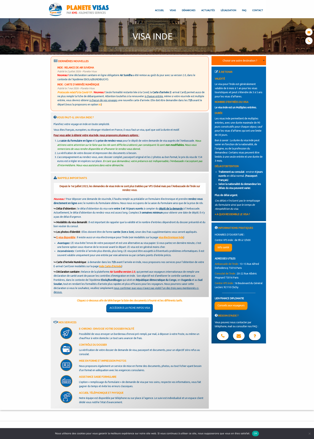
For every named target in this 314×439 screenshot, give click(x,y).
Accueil (159, 10)
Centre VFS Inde (224, 283)
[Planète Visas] (79, 9)
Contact (257, 10)
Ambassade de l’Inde (226, 263)
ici (100, 104)
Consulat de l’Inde (225, 273)
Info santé (223, 247)
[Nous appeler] (309, 40)
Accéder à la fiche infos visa (130, 307)
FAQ (244, 10)
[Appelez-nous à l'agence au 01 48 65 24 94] (223, 336)
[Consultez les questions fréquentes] (255, 336)
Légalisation (228, 10)
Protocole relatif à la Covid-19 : (75, 92)
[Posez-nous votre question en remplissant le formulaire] (239, 336)
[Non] (309, 433)
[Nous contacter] (308, 32)
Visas (173, 10)
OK (255, 433)
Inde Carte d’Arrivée (110, 266)
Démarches (189, 10)
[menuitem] (159, 7)
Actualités (208, 10)
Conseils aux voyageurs (231, 305)
